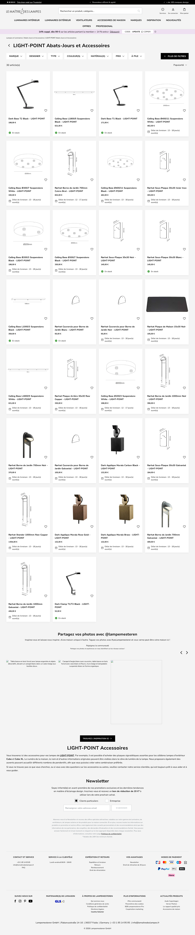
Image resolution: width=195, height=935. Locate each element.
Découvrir (115, 31)
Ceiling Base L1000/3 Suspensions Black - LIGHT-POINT (26, 328)
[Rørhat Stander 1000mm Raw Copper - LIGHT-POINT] (28, 520)
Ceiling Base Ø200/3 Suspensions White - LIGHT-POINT (118, 398)
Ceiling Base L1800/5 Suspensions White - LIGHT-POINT (26, 398)
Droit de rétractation (97, 870)
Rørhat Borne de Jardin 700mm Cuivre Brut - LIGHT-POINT (71, 189)
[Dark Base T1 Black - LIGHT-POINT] (120, 103)
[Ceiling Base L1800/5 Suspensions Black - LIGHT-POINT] (74, 103)
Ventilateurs (84, 20)
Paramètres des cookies (134, 904)
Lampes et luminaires (14, 38)
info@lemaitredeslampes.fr (23, 865)
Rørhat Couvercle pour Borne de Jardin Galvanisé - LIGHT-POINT (71, 467)
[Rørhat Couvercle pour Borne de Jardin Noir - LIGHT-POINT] (120, 312)
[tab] (15, 56)
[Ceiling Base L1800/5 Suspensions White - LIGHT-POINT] (28, 381)
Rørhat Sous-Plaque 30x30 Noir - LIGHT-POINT (118, 259)
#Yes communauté (134, 901)
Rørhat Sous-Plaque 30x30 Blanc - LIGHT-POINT (165, 259)
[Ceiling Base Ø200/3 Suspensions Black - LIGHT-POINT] (28, 242)
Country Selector (97, 912)
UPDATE (138, 31)
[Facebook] (15, 901)
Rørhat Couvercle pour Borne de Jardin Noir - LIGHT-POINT (118, 328)
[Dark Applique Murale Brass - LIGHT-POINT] (120, 520)
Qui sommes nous (97, 901)
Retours (97, 865)
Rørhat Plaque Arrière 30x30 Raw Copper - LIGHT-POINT (72, 398)
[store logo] (23, 11)
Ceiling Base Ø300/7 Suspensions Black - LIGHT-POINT (72, 259)
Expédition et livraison (97, 862)
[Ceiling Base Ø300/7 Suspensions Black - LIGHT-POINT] (74, 242)
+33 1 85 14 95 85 (23, 862)
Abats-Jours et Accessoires (34, 38)
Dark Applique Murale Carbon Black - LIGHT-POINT (120, 467)
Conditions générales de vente (97, 904)
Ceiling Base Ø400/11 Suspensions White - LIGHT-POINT (165, 120)
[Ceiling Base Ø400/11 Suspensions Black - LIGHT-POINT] (120, 173)
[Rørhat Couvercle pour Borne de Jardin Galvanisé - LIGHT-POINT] (74, 450)
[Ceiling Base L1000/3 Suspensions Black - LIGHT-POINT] (28, 312)
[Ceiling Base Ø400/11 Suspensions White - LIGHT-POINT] (167, 103)
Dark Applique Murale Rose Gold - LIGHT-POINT (72, 536)
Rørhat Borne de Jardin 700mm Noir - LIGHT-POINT (28, 467)
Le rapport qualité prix (171, 906)
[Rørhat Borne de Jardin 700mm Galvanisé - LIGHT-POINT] (167, 520)
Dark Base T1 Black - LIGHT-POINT (119, 118)
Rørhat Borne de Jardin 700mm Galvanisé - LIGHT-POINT (163, 536)
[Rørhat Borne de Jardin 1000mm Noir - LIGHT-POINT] (167, 381)
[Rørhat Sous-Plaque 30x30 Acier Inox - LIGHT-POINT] (167, 173)
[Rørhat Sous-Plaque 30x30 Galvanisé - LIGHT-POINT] (167, 450)
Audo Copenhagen (171, 901)
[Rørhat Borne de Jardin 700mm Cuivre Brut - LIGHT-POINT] (74, 173)
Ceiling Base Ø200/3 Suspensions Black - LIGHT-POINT (25, 259)
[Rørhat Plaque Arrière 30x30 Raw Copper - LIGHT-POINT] (74, 381)
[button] (45, 110)
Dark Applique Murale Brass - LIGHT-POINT (120, 536)
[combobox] (100, 11)
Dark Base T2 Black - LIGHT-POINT (26, 118)
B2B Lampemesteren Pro (134, 906)
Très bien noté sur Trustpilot (29, 2)
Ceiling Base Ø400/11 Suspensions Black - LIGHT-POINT (119, 189)
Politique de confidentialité (111, 834)
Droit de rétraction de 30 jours (134, 865)
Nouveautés (173, 20)
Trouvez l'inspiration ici (96, 738)
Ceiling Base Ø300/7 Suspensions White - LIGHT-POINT (25, 189)
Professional (104, 26)
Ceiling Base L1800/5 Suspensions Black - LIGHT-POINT (72, 120)
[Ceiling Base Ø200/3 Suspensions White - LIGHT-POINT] (120, 381)
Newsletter (134, 862)
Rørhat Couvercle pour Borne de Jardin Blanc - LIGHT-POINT (71, 328)
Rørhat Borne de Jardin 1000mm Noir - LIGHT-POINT (166, 398)
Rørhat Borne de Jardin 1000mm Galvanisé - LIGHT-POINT (25, 605)
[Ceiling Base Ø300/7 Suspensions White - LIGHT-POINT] (28, 173)
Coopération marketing (134, 909)
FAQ (23, 867)
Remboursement (97, 867)
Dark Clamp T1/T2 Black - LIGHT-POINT (72, 605)
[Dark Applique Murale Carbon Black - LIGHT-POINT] (120, 450)
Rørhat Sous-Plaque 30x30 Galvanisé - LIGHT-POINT (166, 467)
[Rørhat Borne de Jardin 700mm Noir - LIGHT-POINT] (28, 450)
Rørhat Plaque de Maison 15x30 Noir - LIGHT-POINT (166, 328)
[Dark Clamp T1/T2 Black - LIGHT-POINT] (74, 589)
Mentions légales (97, 909)
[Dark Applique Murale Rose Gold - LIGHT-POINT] (74, 520)
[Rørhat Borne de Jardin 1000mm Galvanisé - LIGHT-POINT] (28, 589)
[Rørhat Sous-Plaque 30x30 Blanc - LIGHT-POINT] (167, 242)
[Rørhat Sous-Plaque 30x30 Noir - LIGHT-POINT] (120, 242)
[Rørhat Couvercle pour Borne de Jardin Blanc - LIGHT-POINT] (74, 312)
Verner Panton (171, 904)
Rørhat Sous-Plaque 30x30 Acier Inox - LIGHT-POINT (167, 189)
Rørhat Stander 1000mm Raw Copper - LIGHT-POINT (28, 536)
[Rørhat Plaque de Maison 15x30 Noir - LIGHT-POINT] (167, 312)
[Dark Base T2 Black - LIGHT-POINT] (28, 103)
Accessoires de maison (171, 909)
